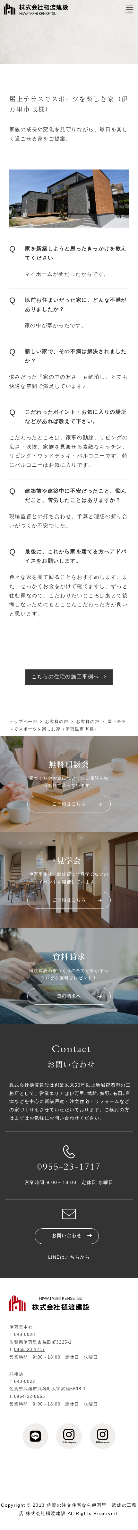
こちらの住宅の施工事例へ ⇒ (69, 676)
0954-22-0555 (29, 1396)
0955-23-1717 (69, 1167)
